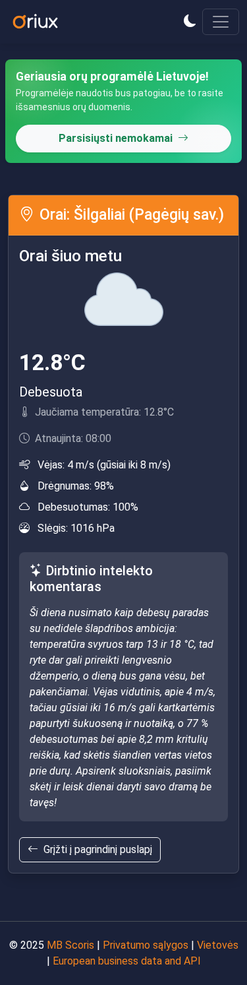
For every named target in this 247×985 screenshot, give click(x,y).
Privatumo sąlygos (145, 945)
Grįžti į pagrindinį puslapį (97, 849)
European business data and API (127, 961)
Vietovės (217, 945)
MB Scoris (70, 945)
